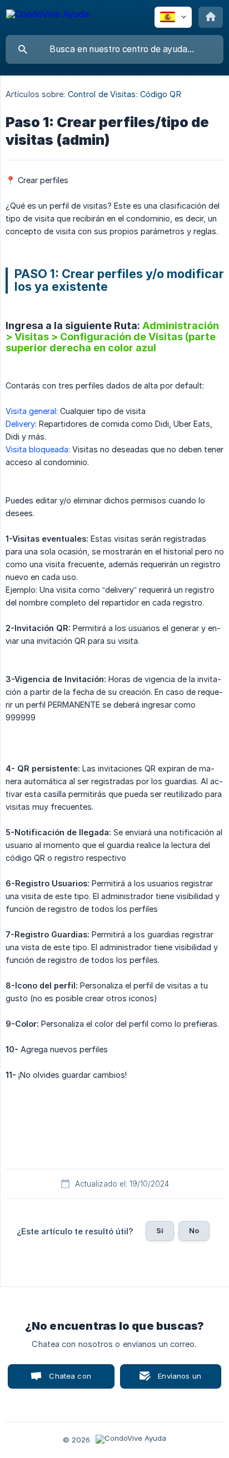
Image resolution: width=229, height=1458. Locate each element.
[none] (47, 16)
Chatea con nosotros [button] (68, 1380)
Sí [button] (159, 1230)
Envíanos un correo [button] (179, 1380)
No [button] (194, 1230)
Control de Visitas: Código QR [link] (124, 94)
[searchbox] (114, 49)
